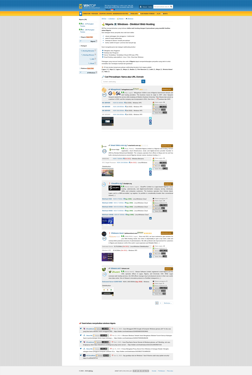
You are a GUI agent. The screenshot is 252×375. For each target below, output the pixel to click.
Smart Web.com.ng (119, 145)
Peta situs (170, 371)
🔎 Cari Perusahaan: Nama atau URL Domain (123, 77)
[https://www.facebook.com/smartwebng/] (150, 172)
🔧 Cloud (92, 63)
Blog (139, 371)
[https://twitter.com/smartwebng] (150, 169)
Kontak (154, 371)
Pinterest (142, 371)
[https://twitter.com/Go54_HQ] (150, 118)
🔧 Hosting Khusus (88, 55)
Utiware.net (115, 268)
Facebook (134, 371)
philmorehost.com (166, 233)
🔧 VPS (92, 59)
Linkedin (144, 371)
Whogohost (115, 89)
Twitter (137, 371)
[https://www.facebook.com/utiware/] (150, 288)
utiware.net (168, 268)
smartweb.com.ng (166, 145)
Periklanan (161, 371)
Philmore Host (117, 233)
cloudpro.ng (167, 184)
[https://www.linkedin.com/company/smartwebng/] (150, 174)
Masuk (145, 7)
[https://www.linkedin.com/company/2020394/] (150, 257)
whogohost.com (166, 89)
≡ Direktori (111, 18)
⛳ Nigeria (120, 18)
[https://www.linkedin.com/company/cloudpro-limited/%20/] (150, 218)
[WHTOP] (80, 13)
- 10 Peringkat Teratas (87, 25)
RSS (147, 371)
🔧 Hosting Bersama (88, 51)
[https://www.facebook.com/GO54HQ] (150, 121)
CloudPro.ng (116, 183)
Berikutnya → (168, 303)
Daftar (150, 7)
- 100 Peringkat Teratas (87, 31)
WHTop (104, 18)
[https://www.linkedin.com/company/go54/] (150, 123)
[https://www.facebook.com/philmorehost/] (150, 254)
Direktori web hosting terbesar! (92, 8)
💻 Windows (129, 18)
